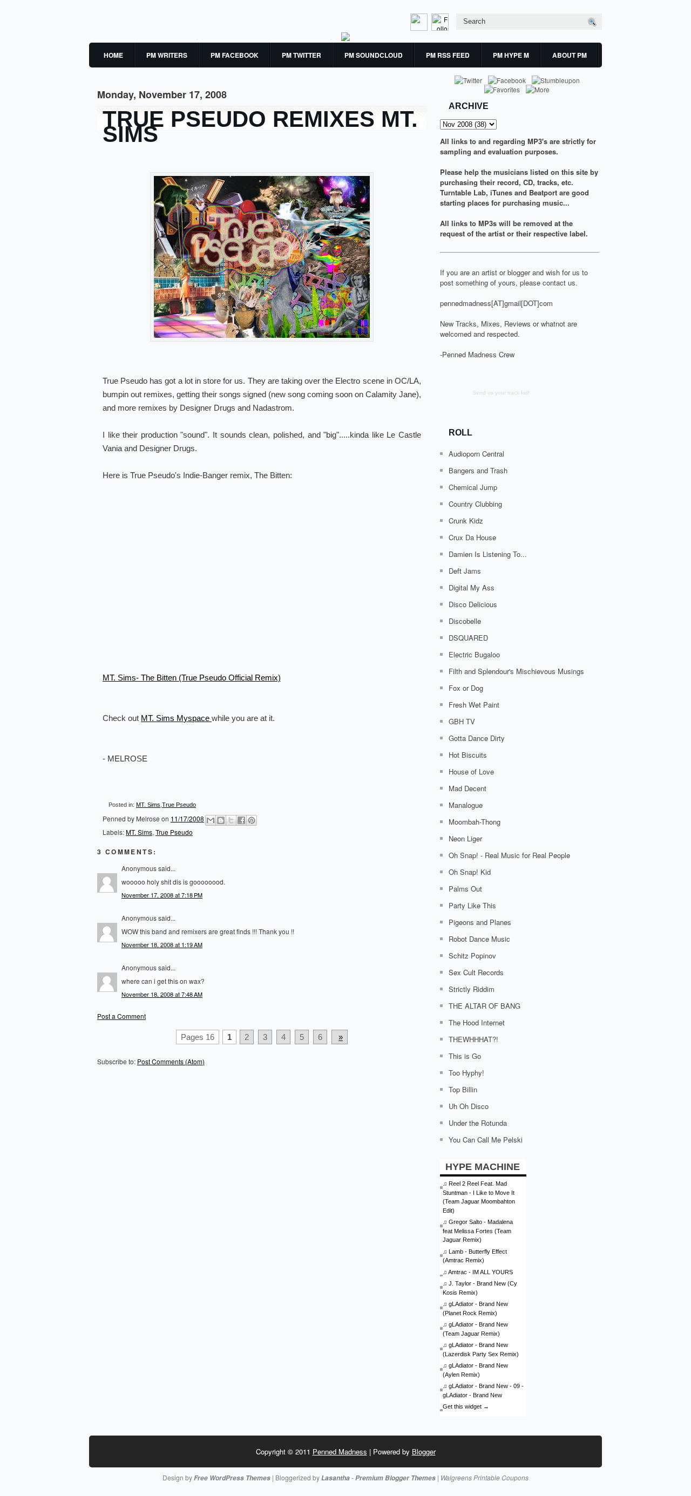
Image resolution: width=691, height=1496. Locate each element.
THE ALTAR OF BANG (484, 1006)
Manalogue (466, 805)
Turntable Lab (463, 192)
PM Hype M (511, 55)
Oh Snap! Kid (470, 872)
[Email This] (210, 820)
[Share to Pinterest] (251, 820)
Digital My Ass (471, 587)
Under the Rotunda (478, 1123)
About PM (569, 55)
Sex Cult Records (476, 972)
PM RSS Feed (448, 55)
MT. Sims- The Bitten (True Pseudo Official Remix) (192, 677)
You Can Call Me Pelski (486, 1139)
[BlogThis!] (220, 820)
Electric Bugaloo (474, 654)
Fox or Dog (466, 688)
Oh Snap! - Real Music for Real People (509, 855)
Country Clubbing (475, 504)
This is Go (465, 1056)
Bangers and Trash (478, 470)
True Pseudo (179, 804)
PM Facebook (235, 55)
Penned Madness (340, 1451)
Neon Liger (465, 838)
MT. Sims (148, 804)
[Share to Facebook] (241, 820)
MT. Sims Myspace (176, 718)
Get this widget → (466, 1406)
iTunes (501, 192)
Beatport (543, 192)
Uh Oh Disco (469, 1106)
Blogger (424, 1451)
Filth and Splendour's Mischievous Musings (516, 671)
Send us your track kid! (501, 393)
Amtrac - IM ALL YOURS (480, 1272)
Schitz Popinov (472, 955)
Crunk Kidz (466, 520)
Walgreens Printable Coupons (485, 1477)
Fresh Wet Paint (474, 704)
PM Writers (166, 55)
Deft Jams (465, 571)
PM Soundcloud (373, 55)
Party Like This (472, 905)
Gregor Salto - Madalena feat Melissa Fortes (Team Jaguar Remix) (478, 1231)
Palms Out (465, 888)
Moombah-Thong (474, 822)
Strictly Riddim (471, 989)
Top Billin (463, 1089)
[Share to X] (231, 820)
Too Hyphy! (466, 1072)
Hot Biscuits (468, 755)
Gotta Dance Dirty (477, 738)
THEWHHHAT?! (473, 1039)
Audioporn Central (476, 453)
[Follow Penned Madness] (441, 27)
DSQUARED (468, 638)
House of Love (471, 771)
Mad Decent (467, 788)
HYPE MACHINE (482, 1166)
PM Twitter (301, 55)
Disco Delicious (473, 604)
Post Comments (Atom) (171, 1061)
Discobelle (465, 621)
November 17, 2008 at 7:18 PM (161, 894)
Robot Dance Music (479, 939)
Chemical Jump (473, 487)
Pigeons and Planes (480, 922)
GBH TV (462, 721)
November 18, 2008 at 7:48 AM (161, 994)
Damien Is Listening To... (488, 554)
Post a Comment (121, 1016)
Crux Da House (472, 537)
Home (113, 55)
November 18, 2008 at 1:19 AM (161, 944)
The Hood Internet (477, 1022)
